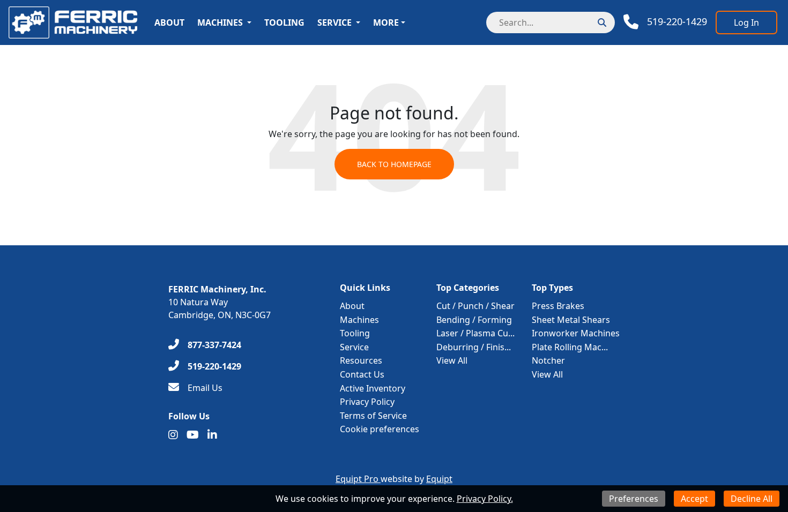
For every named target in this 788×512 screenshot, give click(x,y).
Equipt (439, 479)
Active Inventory (372, 388)
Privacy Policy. (485, 499)
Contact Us (362, 374)
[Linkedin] (212, 434)
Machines (220, 22)
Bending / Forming (474, 320)
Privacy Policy (367, 402)
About (169, 22)
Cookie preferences (379, 429)
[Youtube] (193, 434)
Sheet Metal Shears (571, 320)
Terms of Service (373, 415)
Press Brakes (558, 306)
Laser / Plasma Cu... (475, 333)
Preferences (633, 499)
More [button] (386, 22)
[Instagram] (173, 434)
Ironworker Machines (576, 333)
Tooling (284, 22)
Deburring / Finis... (473, 347)
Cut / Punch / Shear (475, 306)
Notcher (548, 360)
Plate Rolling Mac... (570, 347)
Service (334, 22)
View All (451, 360)
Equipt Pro (358, 479)
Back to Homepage (394, 164)
